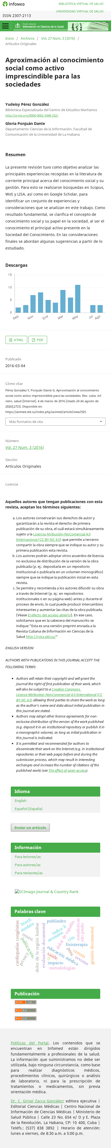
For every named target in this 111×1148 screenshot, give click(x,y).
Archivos (27, 38)
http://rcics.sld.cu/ (41, 636)
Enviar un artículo (30, 827)
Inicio (9, 38)
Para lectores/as (28, 856)
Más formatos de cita (26, 421)
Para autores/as (27, 864)
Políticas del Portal (29, 1043)
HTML (18, 339)
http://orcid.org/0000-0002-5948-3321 (31, 115)
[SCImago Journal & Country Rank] (46, 891)
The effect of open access (67, 770)
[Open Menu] (5, 25)
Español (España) (29, 808)
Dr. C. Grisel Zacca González (37, 1100)
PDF (39, 339)
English (20, 800)
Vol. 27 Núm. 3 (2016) (58, 38)
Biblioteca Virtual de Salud (81, 4)
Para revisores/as (29, 872)
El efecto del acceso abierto (49, 615)
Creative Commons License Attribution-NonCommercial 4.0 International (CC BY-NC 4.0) (59, 694)
